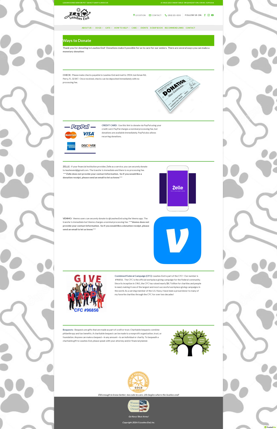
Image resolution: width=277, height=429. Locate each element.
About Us (87, 28)
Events (144, 28)
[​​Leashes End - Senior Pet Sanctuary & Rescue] (77, 15)
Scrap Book (156, 28)
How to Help (121, 28)
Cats (107, 28)
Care (134, 28)
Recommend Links (174, 28)
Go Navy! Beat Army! (139, 416)
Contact (190, 28)
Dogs (98, 28)
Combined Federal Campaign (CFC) (133, 275)
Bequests (68, 329)
